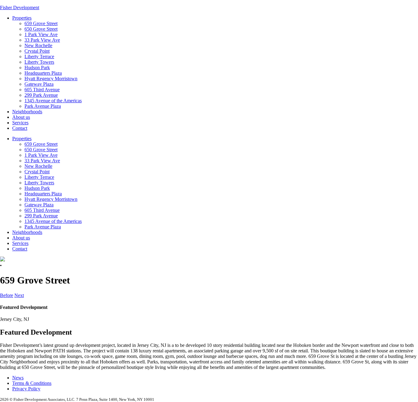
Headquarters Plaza (43, 73)
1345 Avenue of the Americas (53, 100)
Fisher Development (19, 7)
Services (20, 122)
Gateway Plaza (39, 84)
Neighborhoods (27, 111)
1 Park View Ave (41, 34)
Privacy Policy (26, 388)
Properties (22, 18)
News (18, 377)
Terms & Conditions (31, 383)
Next (19, 295)
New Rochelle (38, 45)
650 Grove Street (41, 29)
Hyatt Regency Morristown (50, 78)
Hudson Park (37, 67)
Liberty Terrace (39, 56)
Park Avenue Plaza (42, 106)
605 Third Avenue (42, 89)
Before (6, 295)
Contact (19, 128)
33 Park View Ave (42, 40)
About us (21, 117)
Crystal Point (37, 51)
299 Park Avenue (41, 95)
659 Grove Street (41, 23)
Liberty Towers (39, 62)
